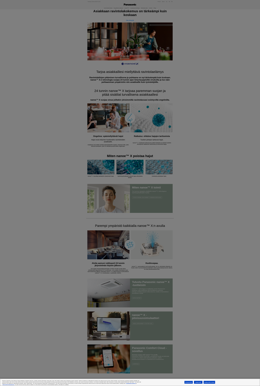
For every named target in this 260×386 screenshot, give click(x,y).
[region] (130, 382)
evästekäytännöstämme (131, 383)
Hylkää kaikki (198, 382)
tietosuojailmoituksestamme (8, 384)
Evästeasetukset (188, 382)
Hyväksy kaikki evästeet (209, 382)
